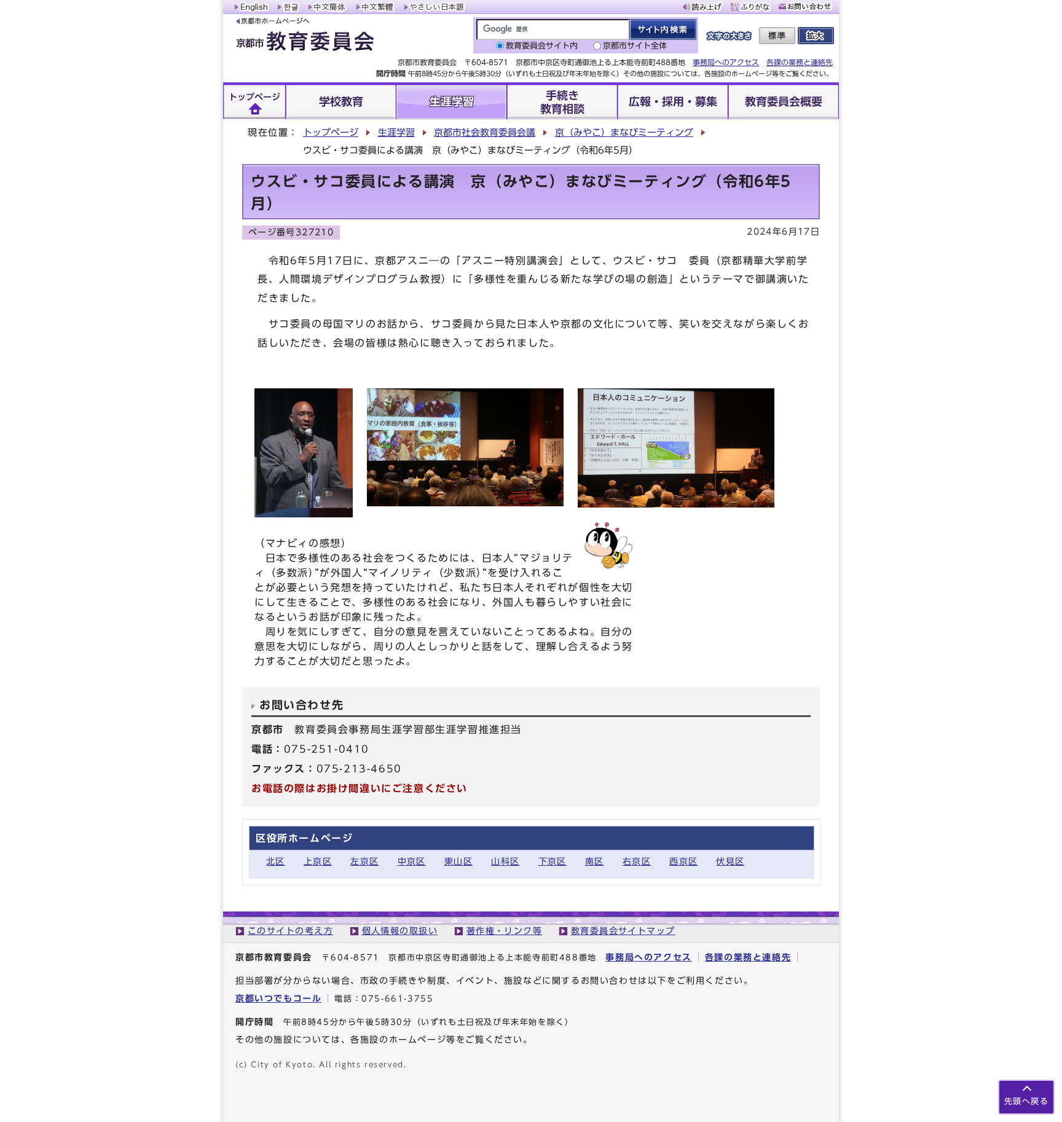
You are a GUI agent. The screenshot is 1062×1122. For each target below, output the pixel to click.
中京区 (412, 861)
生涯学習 (396, 132)
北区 (275, 861)
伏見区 (730, 861)
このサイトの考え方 (290, 930)
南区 (594, 861)
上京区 (318, 861)
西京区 (683, 861)
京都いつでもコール (278, 998)
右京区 (637, 861)
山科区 (505, 861)
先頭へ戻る (1026, 1101)
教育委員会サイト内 (542, 46)
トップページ (330, 132)
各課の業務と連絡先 (799, 62)
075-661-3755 (397, 999)
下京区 (552, 861)
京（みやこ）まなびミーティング (624, 132)
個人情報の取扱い (400, 930)
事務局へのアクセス (726, 62)
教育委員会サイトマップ (623, 930)
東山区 (458, 861)
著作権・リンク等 (504, 930)
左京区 (364, 861)
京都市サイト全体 (635, 46)
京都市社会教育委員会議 (484, 132)
